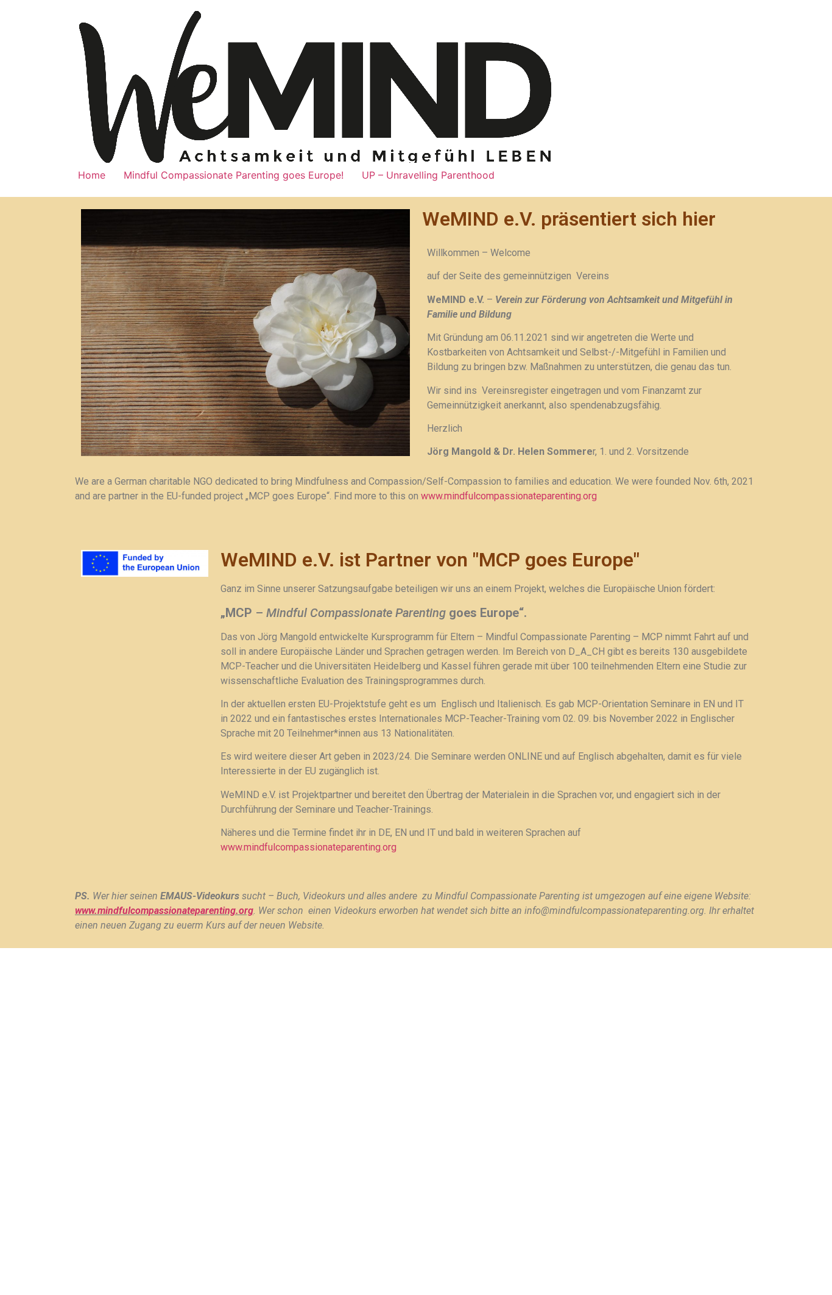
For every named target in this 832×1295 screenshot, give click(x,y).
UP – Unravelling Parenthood (428, 175)
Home (91, 175)
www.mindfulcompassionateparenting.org (509, 496)
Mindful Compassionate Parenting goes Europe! (234, 175)
